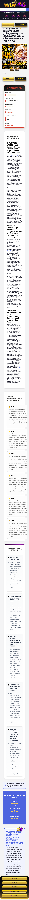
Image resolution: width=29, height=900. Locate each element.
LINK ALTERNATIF (15, 891)
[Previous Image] (3, 56)
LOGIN (8, 24)
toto (20, 367)
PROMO (15, 879)
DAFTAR (21, 24)
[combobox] (13, 9)
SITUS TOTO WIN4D (12, 155)
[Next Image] (26, 56)
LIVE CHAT (15, 895)
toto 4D (9, 250)
